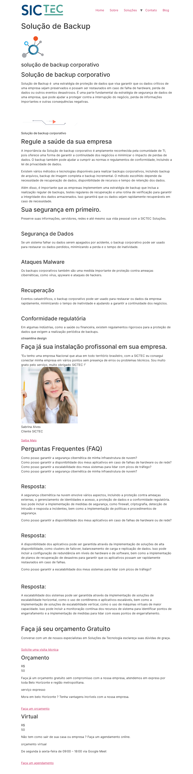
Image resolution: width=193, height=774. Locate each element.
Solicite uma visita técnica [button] (39, 649)
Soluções (130, 10)
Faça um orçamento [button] (35, 708)
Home (100, 10)
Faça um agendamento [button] (37, 763)
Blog (166, 10)
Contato (151, 10)
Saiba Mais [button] (29, 440)
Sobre (114, 10)
